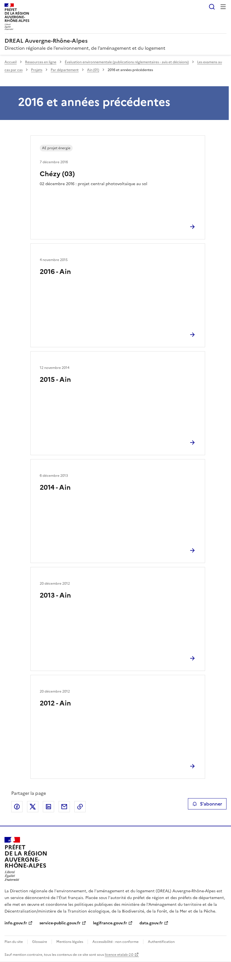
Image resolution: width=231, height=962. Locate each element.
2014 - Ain (55, 487)
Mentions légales (69, 941)
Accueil (11, 62)
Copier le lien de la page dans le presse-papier (80, 806)
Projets (36, 69)
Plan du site (14, 941)
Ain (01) (93, 69)
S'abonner (211, 803)
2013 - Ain (55, 595)
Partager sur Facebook (17, 806)
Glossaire (39, 941)
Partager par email (64, 806)
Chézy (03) (57, 174)
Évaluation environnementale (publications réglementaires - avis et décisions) (127, 62)
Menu (223, 6)
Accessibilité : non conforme (115, 941)
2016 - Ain (55, 272)
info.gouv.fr (16, 923)
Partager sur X (32, 806)
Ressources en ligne (40, 62)
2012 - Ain (55, 703)
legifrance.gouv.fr (110, 923)
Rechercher (211, 6)
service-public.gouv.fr (60, 923)
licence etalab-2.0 (119, 954)
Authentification (161, 941)
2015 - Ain (55, 380)
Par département (65, 69)
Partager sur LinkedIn (48, 806)
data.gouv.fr (151, 923)
